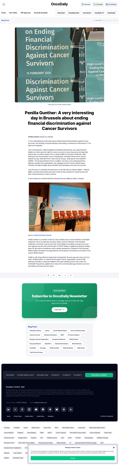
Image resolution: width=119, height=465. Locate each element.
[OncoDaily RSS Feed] (70, 409)
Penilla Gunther (54, 348)
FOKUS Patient (73, 339)
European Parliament (58, 339)
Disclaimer (51, 416)
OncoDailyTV (78, 375)
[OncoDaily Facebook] (22, 409)
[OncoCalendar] (107, 4)
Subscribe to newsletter (99, 375)
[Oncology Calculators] (83, 4)
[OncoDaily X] (15, 409)
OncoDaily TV (99, 13)
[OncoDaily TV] (36, 409)
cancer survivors (35, 335)
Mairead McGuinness (61, 344)
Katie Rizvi (48, 344)
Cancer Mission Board (60, 330)
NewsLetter (111, 13)
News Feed (61, 13)
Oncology (43, 348)
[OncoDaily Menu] (3, 4)
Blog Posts (5, 20)
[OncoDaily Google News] (63, 409)
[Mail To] (54, 275)
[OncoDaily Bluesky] (56, 409)
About (8, 416)
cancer (47, 330)
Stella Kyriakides (68, 348)
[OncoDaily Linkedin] (8, 409)
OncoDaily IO (55, 375)
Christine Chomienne (50, 335)
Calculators (87, 4)
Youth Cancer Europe (36, 352)
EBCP (62, 335)
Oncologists (99, 4)
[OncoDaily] (59, 4)
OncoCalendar (112, 4)
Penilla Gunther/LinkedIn (42, 235)
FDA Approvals (26, 13)
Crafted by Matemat (106, 416)
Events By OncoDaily (41, 13)
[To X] (65, 275)
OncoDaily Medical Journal (25, 375)
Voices (3, 13)
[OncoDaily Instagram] (29, 409)
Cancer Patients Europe (78, 330)
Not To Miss (13, 13)
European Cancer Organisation (39, 339)
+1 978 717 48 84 (21, 402)
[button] (114, 448)
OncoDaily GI (66, 375)
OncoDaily (33, 348)
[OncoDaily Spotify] (43, 409)
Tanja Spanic (81, 348)
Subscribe (58, 310)
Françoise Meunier (35, 344)
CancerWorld (10, 375)
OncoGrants (87, 13)
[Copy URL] (48, 275)
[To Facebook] (71, 275)
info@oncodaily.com (40, 402)
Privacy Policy (18, 416)
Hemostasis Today (42, 375)
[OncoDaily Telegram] (50, 409)
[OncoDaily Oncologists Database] (95, 4)
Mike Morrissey (77, 344)
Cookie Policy (40, 416)
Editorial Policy (29, 416)
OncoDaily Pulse (73, 13)
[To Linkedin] (59, 275)
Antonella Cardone (35, 330)
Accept (72, 458)
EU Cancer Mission (73, 335)
